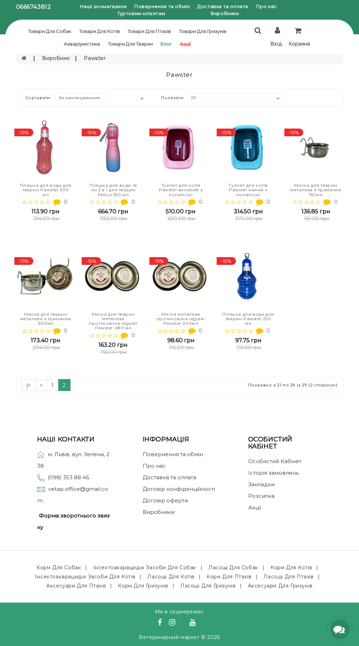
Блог (166, 44)
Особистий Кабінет (275, 461)
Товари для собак (49, 31)
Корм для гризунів (143, 586)
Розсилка (261, 496)
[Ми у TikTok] (201, 623)
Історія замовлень (273, 472)
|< (28, 385)
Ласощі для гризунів (208, 586)
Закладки (261, 484)
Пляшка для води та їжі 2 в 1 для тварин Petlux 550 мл (113, 190)
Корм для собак (58, 567)
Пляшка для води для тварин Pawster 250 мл (248, 318)
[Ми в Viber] (183, 623)
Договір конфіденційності (179, 489)
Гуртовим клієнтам (141, 13)
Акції (185, 44)
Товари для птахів (149, 31)
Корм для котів (291, 567)
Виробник (56, 58)
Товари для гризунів (202, 31)
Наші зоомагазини (103, 6)
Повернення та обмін (162, 6)
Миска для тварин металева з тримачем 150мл (315, 190)
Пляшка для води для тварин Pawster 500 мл (46, 190)
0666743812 (33, 7)
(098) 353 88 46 (68, 477)
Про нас (266, 6)
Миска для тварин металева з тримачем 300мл (45, 318)
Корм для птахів (228, 576)
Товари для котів (99, 31)
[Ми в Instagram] (173, 623)
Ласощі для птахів (288, 576)
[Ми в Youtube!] (193, 623)
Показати (172, 97)
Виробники (225, 13)
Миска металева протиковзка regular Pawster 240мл (180, 318)
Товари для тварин (130, 44)
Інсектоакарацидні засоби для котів (85, 576)
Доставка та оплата (222, 6)
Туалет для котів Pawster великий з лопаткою (181, 190)
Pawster (95, 58)
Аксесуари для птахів (76, 586)
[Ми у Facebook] (161, 623)
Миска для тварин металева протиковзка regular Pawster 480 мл (113, 321)
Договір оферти (165, 500)
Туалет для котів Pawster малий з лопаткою (248, 190)
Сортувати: (38, 97)
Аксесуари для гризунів (280, 586)
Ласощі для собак (233, 567)
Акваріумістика (82, 44)
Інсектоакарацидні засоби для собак (144, 567)
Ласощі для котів (171, 576)
